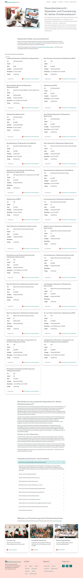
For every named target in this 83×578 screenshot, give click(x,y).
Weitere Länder (33, 573)
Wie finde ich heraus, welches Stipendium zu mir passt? (31, 485)
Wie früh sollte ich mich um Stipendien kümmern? (29, 499)
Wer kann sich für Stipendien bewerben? (27, 474)
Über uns (54, 566)
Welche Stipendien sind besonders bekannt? (28, 481)
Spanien (33, 571)
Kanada (36, 566)
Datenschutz (47, 566)
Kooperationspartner (48, 571)
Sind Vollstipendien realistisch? (25, 510)
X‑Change (66, 1)
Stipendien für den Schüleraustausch (46, 47)
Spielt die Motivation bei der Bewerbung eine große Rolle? (31, 492)
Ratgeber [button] (54, 1)
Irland (26, 573)
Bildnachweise (54, 568)
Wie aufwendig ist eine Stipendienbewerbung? (29, 495)
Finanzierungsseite (13, 549)
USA (26, 566)
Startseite (59, 520)
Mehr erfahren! (61, 549)
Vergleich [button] (48, 1)
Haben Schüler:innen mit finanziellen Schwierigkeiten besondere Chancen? (35, 503)
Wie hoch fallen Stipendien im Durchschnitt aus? (29, 477)
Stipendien (60, 1)
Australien (27, 568)
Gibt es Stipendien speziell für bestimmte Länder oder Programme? (33, 506)
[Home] (12, 2)
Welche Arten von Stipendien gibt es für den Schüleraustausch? (32, 462)
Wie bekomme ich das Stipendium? (31, 78)
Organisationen (73, 1)
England (31, 566)
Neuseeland (34, 568)
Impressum (46, 568)
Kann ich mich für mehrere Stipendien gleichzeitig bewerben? (32, 488)
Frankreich (27, 571)
